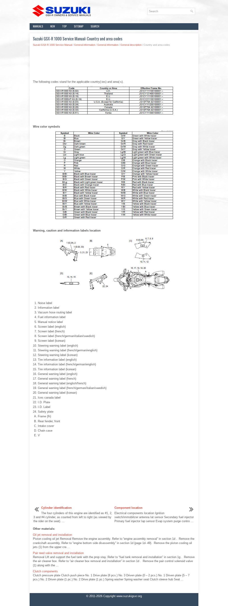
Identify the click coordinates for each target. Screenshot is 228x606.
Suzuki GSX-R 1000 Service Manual (52, 44)
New (52, 26)
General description (131, 44)
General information (84, 44)
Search (95, 26)
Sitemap (78, 26)
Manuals (38, 26)
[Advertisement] (114, 64)
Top (64, 26)
